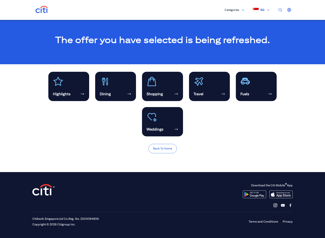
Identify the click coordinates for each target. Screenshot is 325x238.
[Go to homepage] (41, 10)
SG (262, 10)
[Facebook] (290, 205)
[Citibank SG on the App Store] (281, 194)
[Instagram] (275, 205)
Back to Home (162, 148)
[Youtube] (283, 205)
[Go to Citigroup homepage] (43, 189)
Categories (232, 10)
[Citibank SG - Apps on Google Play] (254, 194)
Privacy (288, 221)
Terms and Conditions (263, 221)
